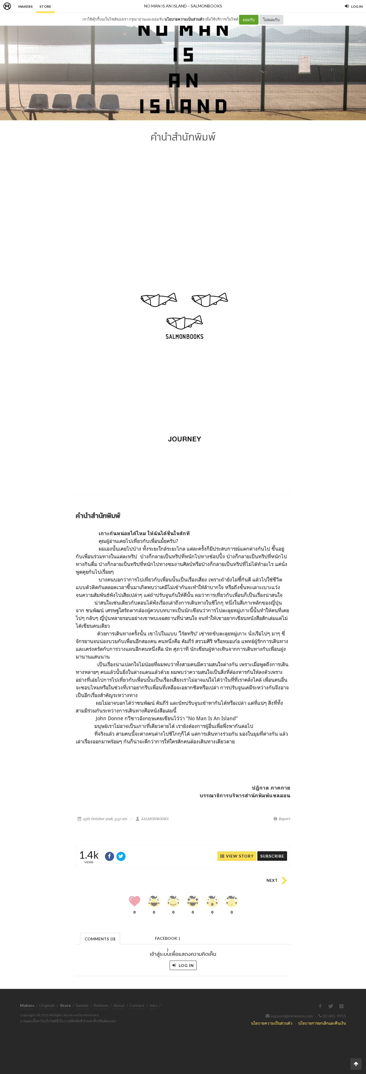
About (119, 1005)
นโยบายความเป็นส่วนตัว (184, 19)
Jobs (153, 1005)
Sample (82, 1005)
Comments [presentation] (100, 938)
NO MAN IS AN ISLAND (165, 5)
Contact (137, 1005)
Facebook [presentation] (167, 940)
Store (45, 6)
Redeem (101, 1005)
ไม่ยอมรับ (271, 19)
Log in (186, 965)
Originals (47, 1005)
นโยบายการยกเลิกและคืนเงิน (322, 1023)
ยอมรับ (249, 19)
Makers (25, 6)
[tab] (100, 938)
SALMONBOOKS (206, 5)
